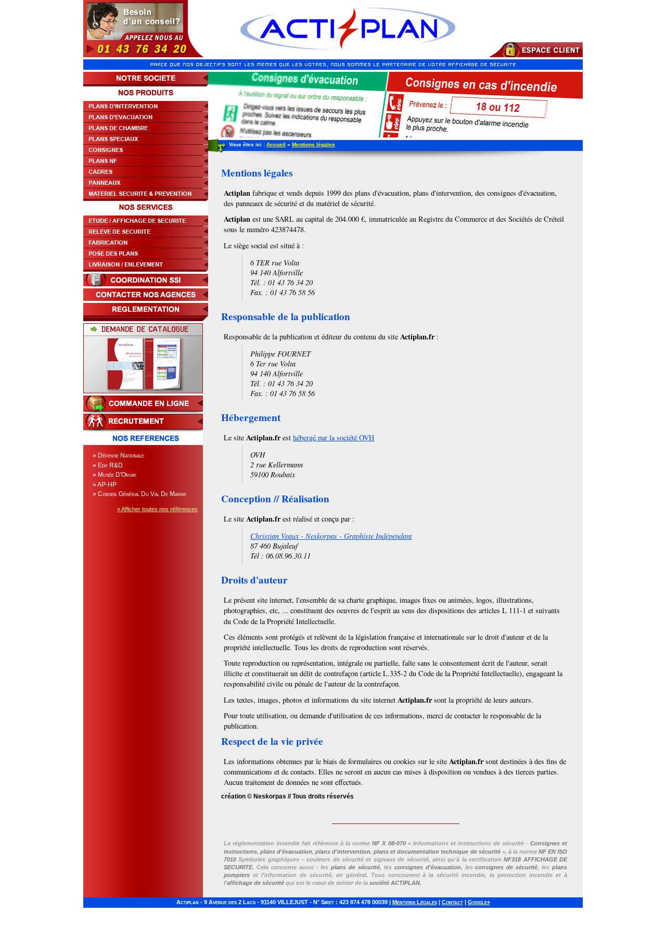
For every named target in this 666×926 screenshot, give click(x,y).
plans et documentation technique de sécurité (437, 851)
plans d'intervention (342, 851)
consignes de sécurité (506, 867)
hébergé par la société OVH (333, 437)
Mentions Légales (414, 902)
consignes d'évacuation (427, 867)
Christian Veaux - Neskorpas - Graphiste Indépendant (331, 536)
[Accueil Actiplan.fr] (348, 55)
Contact (452, 902)
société (394, 883)
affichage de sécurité (255, 883)
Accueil (276, 144)
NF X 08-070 (388, 843)
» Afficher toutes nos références (157, 509)
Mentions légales (313, 144)
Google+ (479, 902)
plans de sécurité (355, 867)
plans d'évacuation (286, 851)
